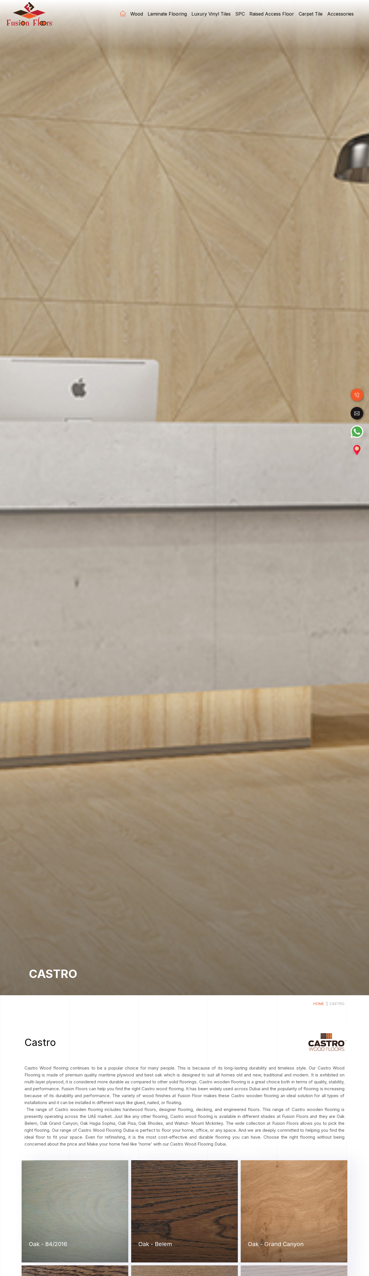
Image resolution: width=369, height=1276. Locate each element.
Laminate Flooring (167, 14)
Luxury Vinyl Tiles (211, 14)
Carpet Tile (311, 14)
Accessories (340, 14)
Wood (136, 14)
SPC (240, 14)
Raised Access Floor (271, 14)
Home (123, 13)
